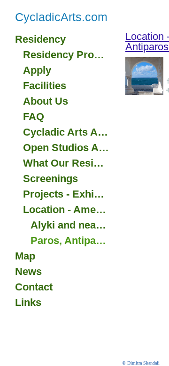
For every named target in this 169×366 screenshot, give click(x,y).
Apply (37, 70)
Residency (40, 39)
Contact (34, 287)
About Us (45, 101)
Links (28, 302)
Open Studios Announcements (66, 147)
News (28, 271)
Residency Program (66, 55)
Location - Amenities (66, 209)
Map (25, 256)
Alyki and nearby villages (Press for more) (70, 225)
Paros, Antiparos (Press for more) (70, 240)
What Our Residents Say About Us (66, 163)
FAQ (33, 116)
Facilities (44, 86)
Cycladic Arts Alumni (66, 132)
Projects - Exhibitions (66, 194)
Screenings (50, 178)
